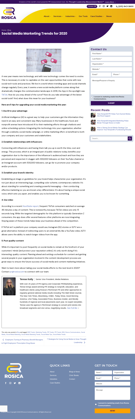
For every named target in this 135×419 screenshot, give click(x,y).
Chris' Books (74, 375)
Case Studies (96, 16)
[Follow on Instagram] (104, 6)
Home (4, 30)
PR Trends (50, 332)
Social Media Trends (59, 334)
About (46, 16)
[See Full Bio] (78, 308)
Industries (70, 16)
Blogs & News (74, 372)
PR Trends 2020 (60, 332)
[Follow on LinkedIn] (111, 6)
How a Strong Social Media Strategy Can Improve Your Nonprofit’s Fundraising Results (114, 129)
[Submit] (130, 138)
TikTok (4, 94)
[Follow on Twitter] (107, 6)
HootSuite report (31, 206)
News (109, 16)
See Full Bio (72, 308)
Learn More (109, 2)
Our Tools (83, 16)
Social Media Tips (46, 334)
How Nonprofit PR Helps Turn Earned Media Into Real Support (113, 115)
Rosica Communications (72, 332)
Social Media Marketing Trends (30, 334)
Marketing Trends (41, 332)
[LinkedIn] (35, 319)
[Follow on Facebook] (100, 6)
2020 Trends (31, 332)
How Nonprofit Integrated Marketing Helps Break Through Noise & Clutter (112, 122)
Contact (72, 379)
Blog (9, 30)
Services (57, 16)
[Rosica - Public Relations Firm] (9, 13)
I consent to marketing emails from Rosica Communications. (109, 98)
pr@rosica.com (17, 271)
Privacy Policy (5, 412)
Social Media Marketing (13, 334)
